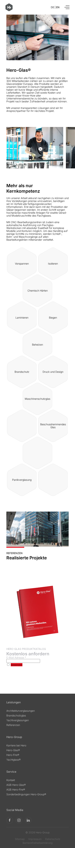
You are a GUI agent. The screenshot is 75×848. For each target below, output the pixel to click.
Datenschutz (52, 839)
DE (52, 7)
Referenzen (13, 724)
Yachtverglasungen (17, 720)
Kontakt (10, 780)
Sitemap (20, 839)
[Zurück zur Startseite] (9, 7)
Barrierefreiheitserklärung (38, 842)
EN (58, 7)
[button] (67, 7)
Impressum (35, 839)
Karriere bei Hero (16, 745)
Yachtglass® (13, 759)
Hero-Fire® (12, 754)
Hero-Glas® (13, 750)
